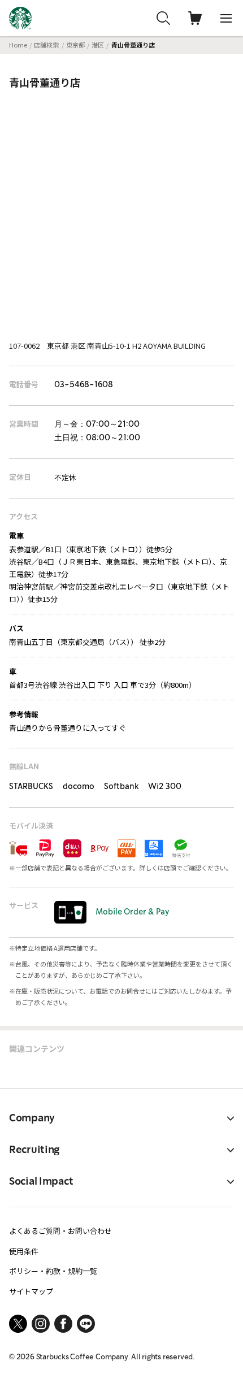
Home (18, 44)
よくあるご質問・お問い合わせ (60, 1230)
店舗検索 (46, 44)
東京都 (75, 44)
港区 (98, 44)
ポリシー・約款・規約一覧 (53, 1270)
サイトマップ (31, 1291)
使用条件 (23, 1251)
